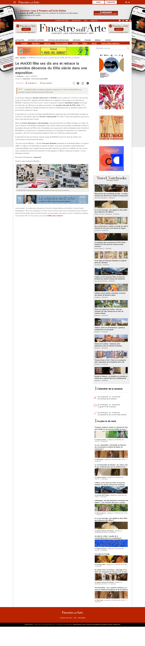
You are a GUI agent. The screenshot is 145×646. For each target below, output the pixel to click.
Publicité (94, 20)
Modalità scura (116, 624)
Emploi (108, 40)
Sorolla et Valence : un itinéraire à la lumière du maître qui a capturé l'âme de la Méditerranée (111, 377)
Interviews (47, 43)
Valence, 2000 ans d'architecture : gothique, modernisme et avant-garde (110, 329)
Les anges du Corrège (102, 554)
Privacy (84, 624)
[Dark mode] (87, 84)
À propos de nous (66, 618)
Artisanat (75, 43)
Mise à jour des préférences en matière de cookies (99, 624)
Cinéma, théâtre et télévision (110, 43)
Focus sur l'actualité (61, 43)
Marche (94, 43)
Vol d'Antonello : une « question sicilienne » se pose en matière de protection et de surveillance (111, 589)
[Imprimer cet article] (78, 83)
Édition (85, 43)
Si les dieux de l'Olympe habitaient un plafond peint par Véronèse (110, 262)
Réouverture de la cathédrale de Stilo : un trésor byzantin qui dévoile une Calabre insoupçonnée (111, 195)
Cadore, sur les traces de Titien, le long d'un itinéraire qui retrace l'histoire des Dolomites (110, 278)
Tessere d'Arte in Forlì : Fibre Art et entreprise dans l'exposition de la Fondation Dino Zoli (110, 361)
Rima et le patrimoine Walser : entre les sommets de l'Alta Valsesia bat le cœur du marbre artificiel (109, 311)
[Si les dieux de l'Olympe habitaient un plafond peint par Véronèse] (111, 255)
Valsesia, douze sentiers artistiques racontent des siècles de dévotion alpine (110, 294)
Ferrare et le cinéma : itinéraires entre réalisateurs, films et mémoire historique (108, 345)
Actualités (19, 40)
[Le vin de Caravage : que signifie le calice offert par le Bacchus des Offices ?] (111, 205)
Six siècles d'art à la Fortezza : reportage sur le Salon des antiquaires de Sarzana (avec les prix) (111, 571)
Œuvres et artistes (36, 40)
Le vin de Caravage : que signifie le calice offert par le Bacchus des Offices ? (111, 211)
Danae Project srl (77, 624)
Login (98, 2)
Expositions (36, 43)
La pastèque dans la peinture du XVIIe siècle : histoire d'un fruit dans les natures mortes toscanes (110, 244)
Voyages (87, 40)
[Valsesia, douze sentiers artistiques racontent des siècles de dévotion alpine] (111, 288)
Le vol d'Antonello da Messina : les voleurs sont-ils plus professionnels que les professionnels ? (111, 466)
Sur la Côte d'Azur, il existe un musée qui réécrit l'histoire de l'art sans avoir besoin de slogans (111, 227)
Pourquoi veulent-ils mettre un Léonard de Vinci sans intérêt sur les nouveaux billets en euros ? (111, 428)
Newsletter (76, 20)
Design (98, 40)
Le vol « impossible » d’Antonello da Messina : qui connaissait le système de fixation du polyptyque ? (111, 447)
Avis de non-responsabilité (39, 79)
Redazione (20, 76)
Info (85, 20)
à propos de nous (61, 20)
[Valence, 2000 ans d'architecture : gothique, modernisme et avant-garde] (111, 322)
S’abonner (110, 2)
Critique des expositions (58, 40)
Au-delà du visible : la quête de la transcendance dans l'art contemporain (108, 537)
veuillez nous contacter (55, 215)
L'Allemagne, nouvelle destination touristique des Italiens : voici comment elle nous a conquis (111, 501)
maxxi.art (37, 157)
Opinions (76, 40)
